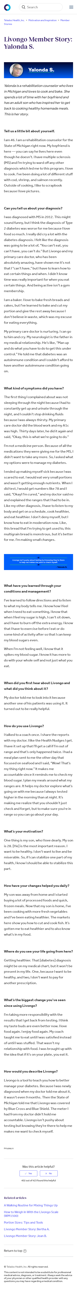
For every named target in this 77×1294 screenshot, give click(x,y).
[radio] (28, 1173)
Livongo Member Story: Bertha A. (27, 1229)
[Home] (7, 7)
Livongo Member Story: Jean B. (25, 1236)
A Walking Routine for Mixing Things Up (31, 1205)
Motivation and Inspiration (42, 20)
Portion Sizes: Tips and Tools (23, 1222)
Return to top (13, 1251)
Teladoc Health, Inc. (14, 20)
